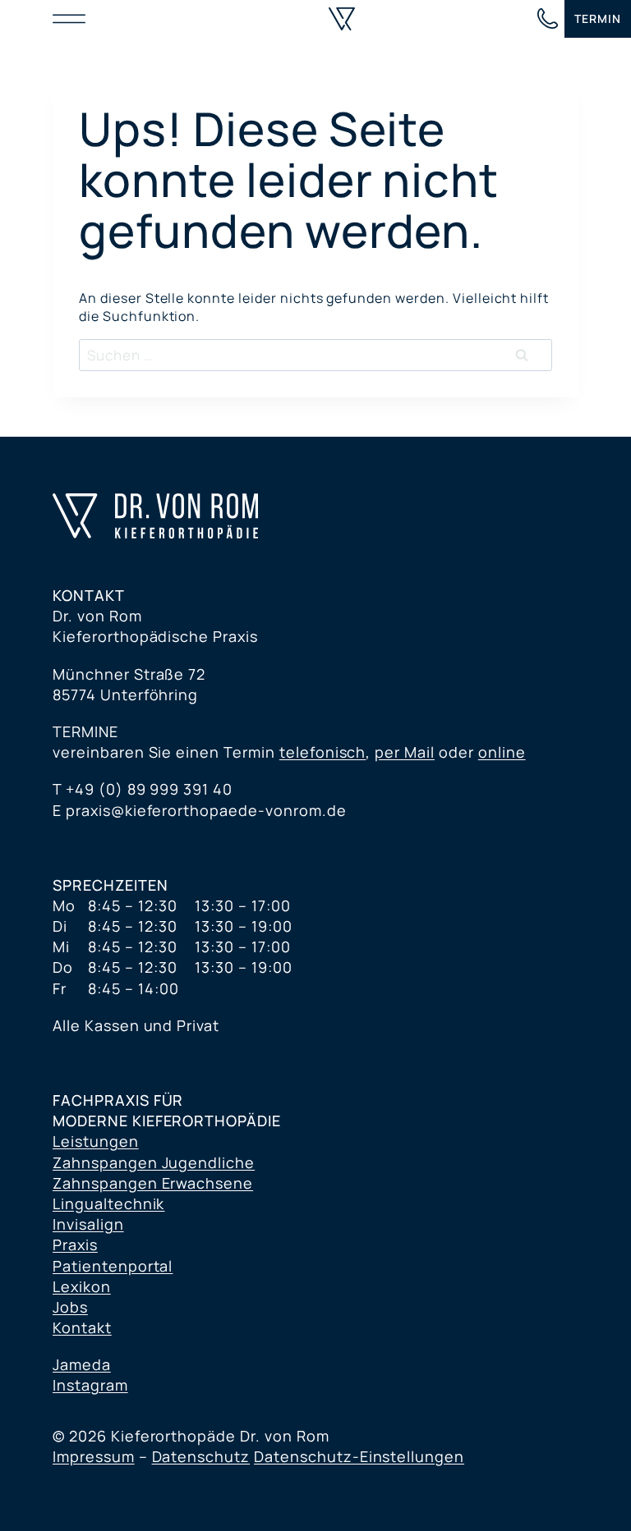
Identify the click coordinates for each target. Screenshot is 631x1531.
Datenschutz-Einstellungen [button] (359, 1456)
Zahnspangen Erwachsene (153, 1183)
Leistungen (96, 1141)
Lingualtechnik (108, 1203)
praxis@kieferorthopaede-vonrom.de (206, 810)
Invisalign (88, 1224)
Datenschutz (201, 1456)
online (502, 752)
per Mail (405, 752)
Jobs (70, 1307)
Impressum (94, 1456)
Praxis (75, 1244)
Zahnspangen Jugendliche (154, 1162)
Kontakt (82, 1327)
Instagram (90, 1385)
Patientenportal (113, 1266)
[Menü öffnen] (73, 18)
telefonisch (322, 752)
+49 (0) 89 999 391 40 (149, 789)
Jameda (82, 1364)
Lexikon (82, 1286)
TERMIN (597, 18)
